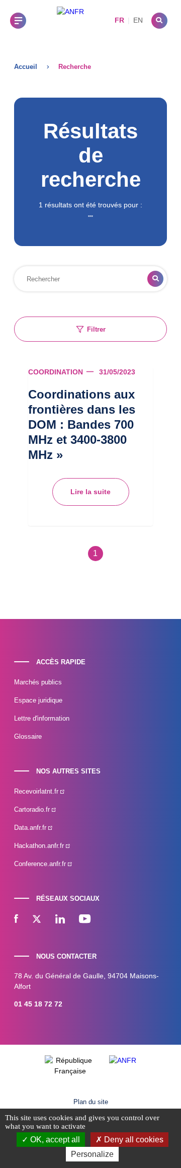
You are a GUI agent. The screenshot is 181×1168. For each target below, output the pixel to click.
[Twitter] (36, 920)
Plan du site (90, 1102)
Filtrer (96, 329)
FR (119, 20)
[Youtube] (84, 920)
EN (138, 20)
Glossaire (28, 736)
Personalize (92, 1154)
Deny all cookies (132, 1139)
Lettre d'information (41, 718)
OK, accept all (54, 1139)
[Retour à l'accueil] (70, 20)
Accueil (25, 66)
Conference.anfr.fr (41, 864)
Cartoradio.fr (33, 809)
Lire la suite (90, 492)
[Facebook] (16, 920)
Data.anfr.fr (31, 827)
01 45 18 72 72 (38, 1004)
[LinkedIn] (60, 920)
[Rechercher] (159, 21)
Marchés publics (38, 682)
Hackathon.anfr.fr (40, 845)
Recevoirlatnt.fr (37, 791)
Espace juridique (38, 700)
